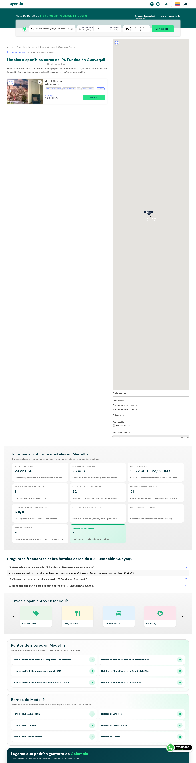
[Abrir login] (167, 4)
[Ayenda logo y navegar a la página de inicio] (13, 4)
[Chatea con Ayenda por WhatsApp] (179, 747)
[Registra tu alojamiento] (151, 4)
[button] (57, 91)
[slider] (112, 436)
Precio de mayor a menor (127, 404)
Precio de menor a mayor (127, 409)
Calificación (120, 400)
